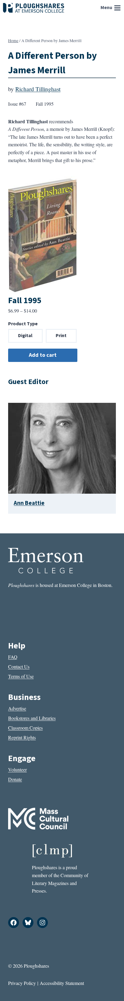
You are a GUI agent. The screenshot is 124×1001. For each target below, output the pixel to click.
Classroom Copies (25, 727)
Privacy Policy (22, 983)
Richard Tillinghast (37, 89)
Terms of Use (21, 676)
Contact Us (18, 666)
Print (61, 335)
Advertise (17, 708)
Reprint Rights (22, 737)
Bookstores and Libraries (32, 718)
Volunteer (17, 769)
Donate (15, 779)
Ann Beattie (29, 503)
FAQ (12, 657)
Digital (25, 335)
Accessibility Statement (62, 983)
